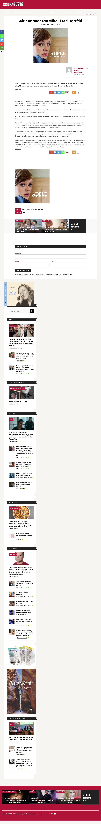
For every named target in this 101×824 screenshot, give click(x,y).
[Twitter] (59, 92)
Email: (53, 261)
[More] (74, 92)
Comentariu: (18, 253)
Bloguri (59, 12)
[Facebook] (2, 32)
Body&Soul (34, 12)
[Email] (2, 48)
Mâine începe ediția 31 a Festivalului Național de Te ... (43, 801)
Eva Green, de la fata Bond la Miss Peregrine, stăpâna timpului (24, 484)
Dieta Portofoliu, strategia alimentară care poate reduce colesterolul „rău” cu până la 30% (20, 524)
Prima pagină (87, 14)
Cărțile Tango (69, 12)
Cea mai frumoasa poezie (17, 388)
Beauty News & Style (9, 792)
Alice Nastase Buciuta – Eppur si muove (70, 801)
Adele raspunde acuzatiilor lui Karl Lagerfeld (50, 17)
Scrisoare (60, 792)
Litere (16, 12)
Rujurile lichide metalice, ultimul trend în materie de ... (16, 801)
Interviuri (46, 221)
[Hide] (1, 51)
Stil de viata (25, 12)
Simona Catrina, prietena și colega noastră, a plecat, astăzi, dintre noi (25, 583)
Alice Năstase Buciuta (15, 348)
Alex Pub (19, 539)
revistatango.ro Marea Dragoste (50, 24)
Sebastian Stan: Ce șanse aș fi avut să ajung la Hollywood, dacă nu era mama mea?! (24, 464)
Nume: (17, 261)
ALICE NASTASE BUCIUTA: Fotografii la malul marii (28, 230)
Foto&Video (51, 12)
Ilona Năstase (13, 441)
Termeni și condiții (41, 814)
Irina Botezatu (20, 488)
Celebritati (7, 12)
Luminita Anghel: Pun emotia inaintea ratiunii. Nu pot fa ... (55, 230)
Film (11, 419)
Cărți (11, 724)
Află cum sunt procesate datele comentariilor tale (58, 275)
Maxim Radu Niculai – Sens (18, 402)
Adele (32, 209)
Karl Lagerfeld (39, 209)
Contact (79, 12)
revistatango (20, 360)
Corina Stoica (13, 576)
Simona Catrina (20, 614)
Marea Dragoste (26, 209)
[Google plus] (51, 92)
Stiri (94, 14)
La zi (42, 12)
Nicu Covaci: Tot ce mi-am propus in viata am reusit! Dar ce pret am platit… (24, 621)
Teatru (32, 792)
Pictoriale (19, 221)
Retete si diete (14, 508)
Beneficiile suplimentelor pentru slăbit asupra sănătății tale (24, 535)
